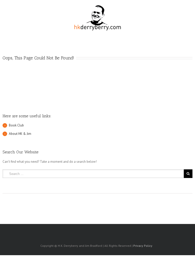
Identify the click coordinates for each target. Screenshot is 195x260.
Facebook (93, 231)
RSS (101, 230)
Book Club (16, 125)
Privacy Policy (142, 246)
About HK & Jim (20, 134)
